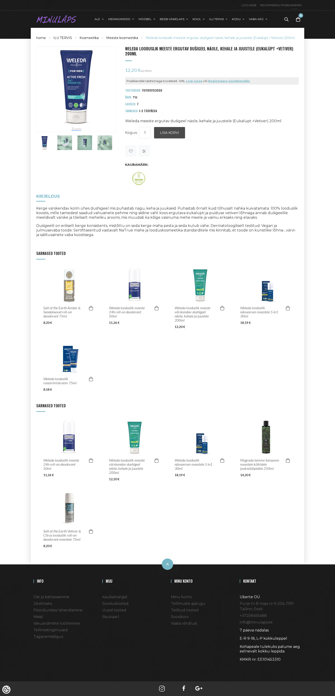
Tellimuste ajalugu (188, 603)
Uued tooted (114, 610)
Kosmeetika (89, 38)
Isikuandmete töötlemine (57, 623)
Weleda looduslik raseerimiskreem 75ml (60, 381)
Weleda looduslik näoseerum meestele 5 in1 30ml (259, 312)
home (41, 38)
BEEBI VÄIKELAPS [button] (172, 19)
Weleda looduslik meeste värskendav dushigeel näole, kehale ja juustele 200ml (192, 314)
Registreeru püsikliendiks (281, 5)
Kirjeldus (48, 197)
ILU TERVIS (62, 38)
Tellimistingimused (51, 630)
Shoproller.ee (248, 667)
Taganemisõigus (48, 636)
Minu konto (181, 597)
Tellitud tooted (185, 610)
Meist (38, 617)
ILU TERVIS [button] (216, 19)
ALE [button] (97, 19)
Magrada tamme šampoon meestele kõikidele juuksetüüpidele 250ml (259, 464)
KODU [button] (236, 19)
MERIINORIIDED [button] (119, 19)
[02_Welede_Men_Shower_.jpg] (104, 142)
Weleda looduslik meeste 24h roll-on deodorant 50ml (127, 312)
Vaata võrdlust (184, 623)
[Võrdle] (144, 151)
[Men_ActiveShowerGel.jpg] (76, 86)
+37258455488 (253, 615)
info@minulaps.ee (256, 622)
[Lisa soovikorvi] (131, 151)
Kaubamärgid (114, 597)
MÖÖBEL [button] (145, 19)
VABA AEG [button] (256, 19)
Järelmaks (43, 603)
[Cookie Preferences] (6, 690)
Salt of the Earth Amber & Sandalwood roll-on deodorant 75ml (61, 312)
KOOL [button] (197, 19)
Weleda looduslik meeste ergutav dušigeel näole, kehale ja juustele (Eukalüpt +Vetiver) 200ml (220, 38)
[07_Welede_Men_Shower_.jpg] (84, 142)
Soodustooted (115, 603)
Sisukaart (110, 617)
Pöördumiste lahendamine (58, 610)
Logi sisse (249, 5)
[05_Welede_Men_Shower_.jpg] (64, 142)
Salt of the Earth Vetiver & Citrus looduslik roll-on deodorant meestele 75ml (62, 535)
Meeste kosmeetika (122, 38)
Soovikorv (180, 617)
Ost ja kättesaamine (51, 597)
